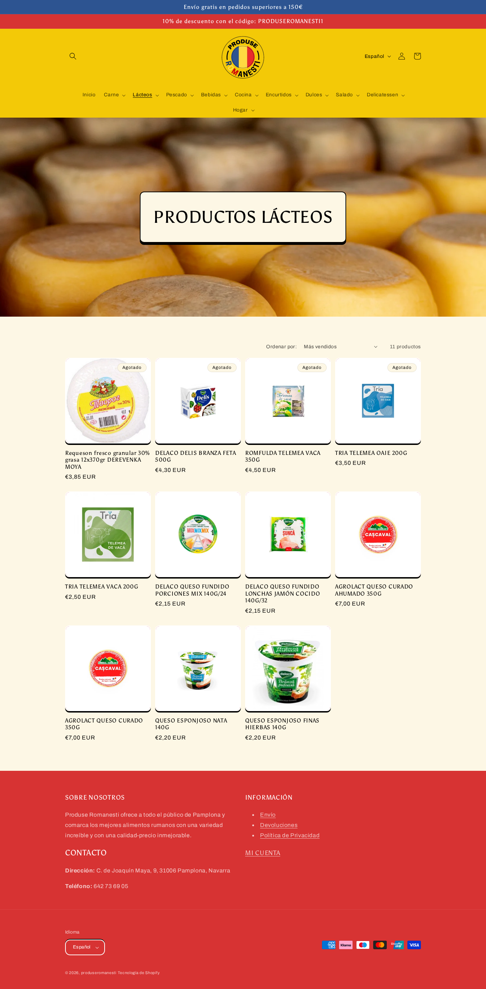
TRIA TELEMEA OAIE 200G (371, 453)
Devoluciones (278, 825)
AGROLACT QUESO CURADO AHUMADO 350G (374, 590)
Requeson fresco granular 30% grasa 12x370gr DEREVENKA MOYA (107, 460)
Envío (268, 815)
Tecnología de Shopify (139, 973)
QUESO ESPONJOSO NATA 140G (191, 724)
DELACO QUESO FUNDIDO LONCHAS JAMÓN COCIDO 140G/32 (282, 593)
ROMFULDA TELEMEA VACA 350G (283, 456)
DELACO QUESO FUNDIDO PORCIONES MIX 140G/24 (192, 590)
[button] (73, 56)
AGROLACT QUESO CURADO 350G (104, 724)
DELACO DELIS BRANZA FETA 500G (195, 456)
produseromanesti (98, 973)
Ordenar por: (281, 346)
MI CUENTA (262, 853)
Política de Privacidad (289, 835)
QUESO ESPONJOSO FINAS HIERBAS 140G (282, 724)
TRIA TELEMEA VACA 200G (101, 586)
